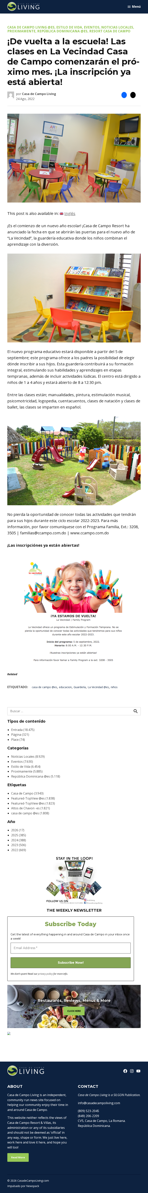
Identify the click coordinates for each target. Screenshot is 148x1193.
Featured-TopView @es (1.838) (33, 798)
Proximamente (21, 31)
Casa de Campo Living (39, 94)
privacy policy (45, 973)
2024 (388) (18, 840)
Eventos (91, 27)
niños (114, 687)
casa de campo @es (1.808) (30, 813)
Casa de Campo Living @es (31, 27)
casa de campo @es (44, 687)
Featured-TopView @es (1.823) (33, 803)
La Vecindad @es (98, 687)
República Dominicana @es (62, 31)
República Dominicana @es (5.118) (35, 776)
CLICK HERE (74, 1011)
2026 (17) (17, 830)
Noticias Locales (117, 27)
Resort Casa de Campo (109, 31)
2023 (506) (18, 845)
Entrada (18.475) (22, 730)
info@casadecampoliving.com (99, 1103)
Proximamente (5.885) (27, 771)
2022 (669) (18, 850)
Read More (18, 1157)
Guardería (80, 687)
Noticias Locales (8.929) (28, 756)
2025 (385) (18, 835)
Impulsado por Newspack (23, 1186)
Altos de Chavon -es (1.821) (30, 808)
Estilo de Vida (69, 27)
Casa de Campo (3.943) (27, 793)
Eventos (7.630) (22, 761)
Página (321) (20, 734)
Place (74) (18, 739)
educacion (65, 687)
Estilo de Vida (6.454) (25, 766)
